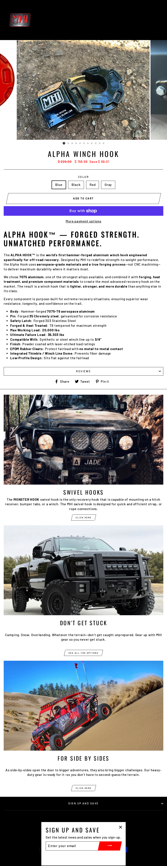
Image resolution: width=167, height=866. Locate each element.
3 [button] (72, 143)
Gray (108, 185)
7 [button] (88, 143)
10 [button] (100, 143)
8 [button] (92, 143)
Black (76, 185)
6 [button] (84, 143)
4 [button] (76, 143)
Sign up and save (83, 803)
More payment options (83, 221)
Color (83, 176)
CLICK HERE (84, 517)
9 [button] (96, 143)
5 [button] (80, 143)
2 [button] (68, 143)
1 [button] (64, 143)
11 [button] (104, 143)
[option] (83, 90)
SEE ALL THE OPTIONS (83, 653)
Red (92, 185)
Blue (58, 185)
